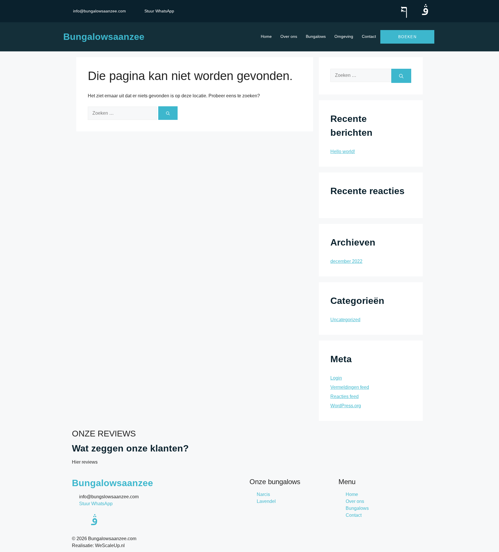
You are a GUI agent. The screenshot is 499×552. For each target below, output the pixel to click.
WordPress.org (345, 405)
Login (336, 378)
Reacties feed (344, 396)
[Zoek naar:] (123, 113)
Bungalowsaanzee (103, 36)
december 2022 (346, 261)
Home (266, 36)
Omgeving (343, 36)
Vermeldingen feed (349, 387)
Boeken (407, 37)
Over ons (288, 36)
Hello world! (342, 151)
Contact (369, 36)
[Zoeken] (168, 113)
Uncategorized (345, 319)
